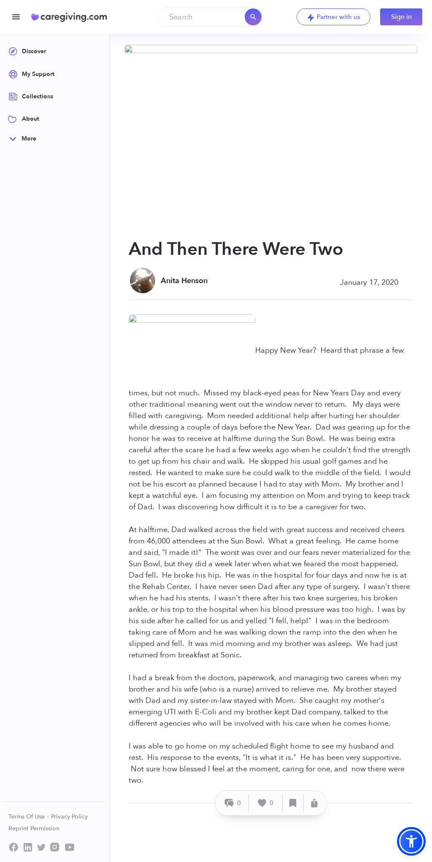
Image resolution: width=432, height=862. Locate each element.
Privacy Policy (69, 817)
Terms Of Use (27, 817)
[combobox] (210, 17)
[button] (411, 841)
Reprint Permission (33, 828)
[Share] (314, 803)
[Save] (293, 803)
